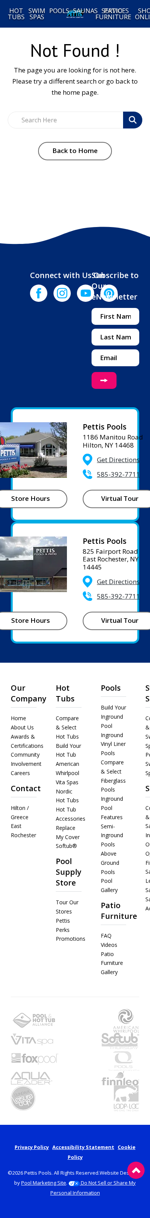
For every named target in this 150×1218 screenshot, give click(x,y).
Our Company (29, 693)
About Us (22, 727)
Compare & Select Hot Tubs (67, 727)
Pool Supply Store (69, 872)
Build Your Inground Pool (113, 716)
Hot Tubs (65, 693)
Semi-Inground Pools (112, 835)
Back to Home (75, 150)
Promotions (70, 938)
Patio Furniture (119, 910)
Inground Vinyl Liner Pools (113, 744)
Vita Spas (67, 782)
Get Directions (118, 459)
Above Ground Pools (110, 863)
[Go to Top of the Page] (136, 1170)
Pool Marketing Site (43, 1182)
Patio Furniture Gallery (112, 963)
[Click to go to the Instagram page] (62, 293)
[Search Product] (132, 120)
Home (18, 718)
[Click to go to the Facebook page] (38, 293)
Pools (111, 688)
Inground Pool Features (112, 808)
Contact (26, 788)
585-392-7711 (118, 474)
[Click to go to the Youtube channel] (85, 293)
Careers (20, 773)
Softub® (66, 845)
